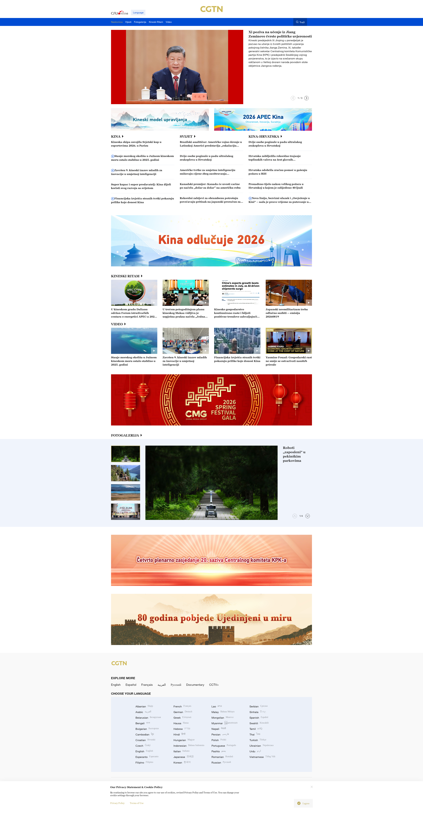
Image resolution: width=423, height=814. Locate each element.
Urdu (255, 751)
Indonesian (188, 745)
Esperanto (146, 757)
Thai (255, 734)
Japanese (183, 757)
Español (131, 684)
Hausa (181, 723)
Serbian (259, 706)
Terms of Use (137, 803)
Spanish (259, 717)
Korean (182, 762)
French (182, 706)
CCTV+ (214, 684)
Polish (219, 740)
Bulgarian (147, 728)
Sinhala (258, 712)
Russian (221, 762)
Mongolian (222, 717)
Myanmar (224, 723)
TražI (302, 22)
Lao (217, 706)
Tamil (256, 728)
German (182, 712)
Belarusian (148, 717)
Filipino (144, 762)
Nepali (219, 728)
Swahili (259, 723)
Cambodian (144, 734)
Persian (220, 734)
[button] (293, 98)
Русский (176, 684)
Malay (223, 712)
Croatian (145, 740)
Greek (182, 717)
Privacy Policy (117, 803)
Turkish (258, 740)
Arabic (143, 712)
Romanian (222, 757)
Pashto (219, 751)
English (116, 684)
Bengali (142, 723)
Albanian (144, 706)
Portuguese (224, 745)
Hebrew (181, 728)
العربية (162, 684)
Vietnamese (262, 757)
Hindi (179, 734)
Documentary (195, 684)
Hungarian (184, 740)
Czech (143, 745)
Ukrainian (261, 745)
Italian (181, 751)
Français (147, 684)
